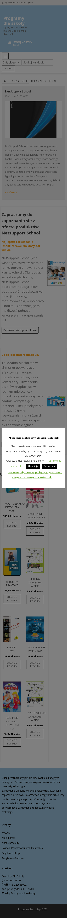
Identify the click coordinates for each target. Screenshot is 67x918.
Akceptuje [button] (33, 466)
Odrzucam (49, 466)
